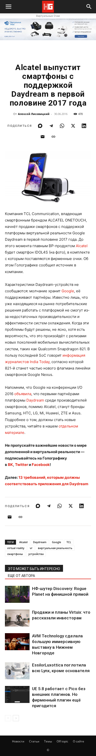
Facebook (41, 464)
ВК (10, 464)
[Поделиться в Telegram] (51, 125)
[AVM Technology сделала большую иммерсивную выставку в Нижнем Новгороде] (17, 641)
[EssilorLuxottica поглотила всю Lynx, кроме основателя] (17, 670)
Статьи (34, 741)
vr (31, 548)
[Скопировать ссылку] (53, 136)
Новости (18, 741)
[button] (89, 6)
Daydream (35, 400)
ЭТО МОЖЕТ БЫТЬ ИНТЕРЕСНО (34, 569)
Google (68, 291)
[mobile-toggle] (8, 6)
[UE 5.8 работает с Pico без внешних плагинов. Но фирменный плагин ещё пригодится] (17, 694)
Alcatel (82, 245)
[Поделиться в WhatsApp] (62, 125)
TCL (68, 542)
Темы (48, 741)
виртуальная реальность (55, 548)
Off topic (62, 741)
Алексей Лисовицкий (33, 114)
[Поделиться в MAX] (40, 125)
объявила (22, 393)
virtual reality (15, 548)
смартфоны (15, 554)
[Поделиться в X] (73, 125)
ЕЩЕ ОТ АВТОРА (21, 576)
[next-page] (16, 718)
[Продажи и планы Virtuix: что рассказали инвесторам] (17, 618)
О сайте (78, 741)
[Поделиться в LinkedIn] (84, 125)
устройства (36, 554)
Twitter (21, 464)
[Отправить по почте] (42, 136)
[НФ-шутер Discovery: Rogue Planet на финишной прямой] (17, 594)
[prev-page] (8, 718)
